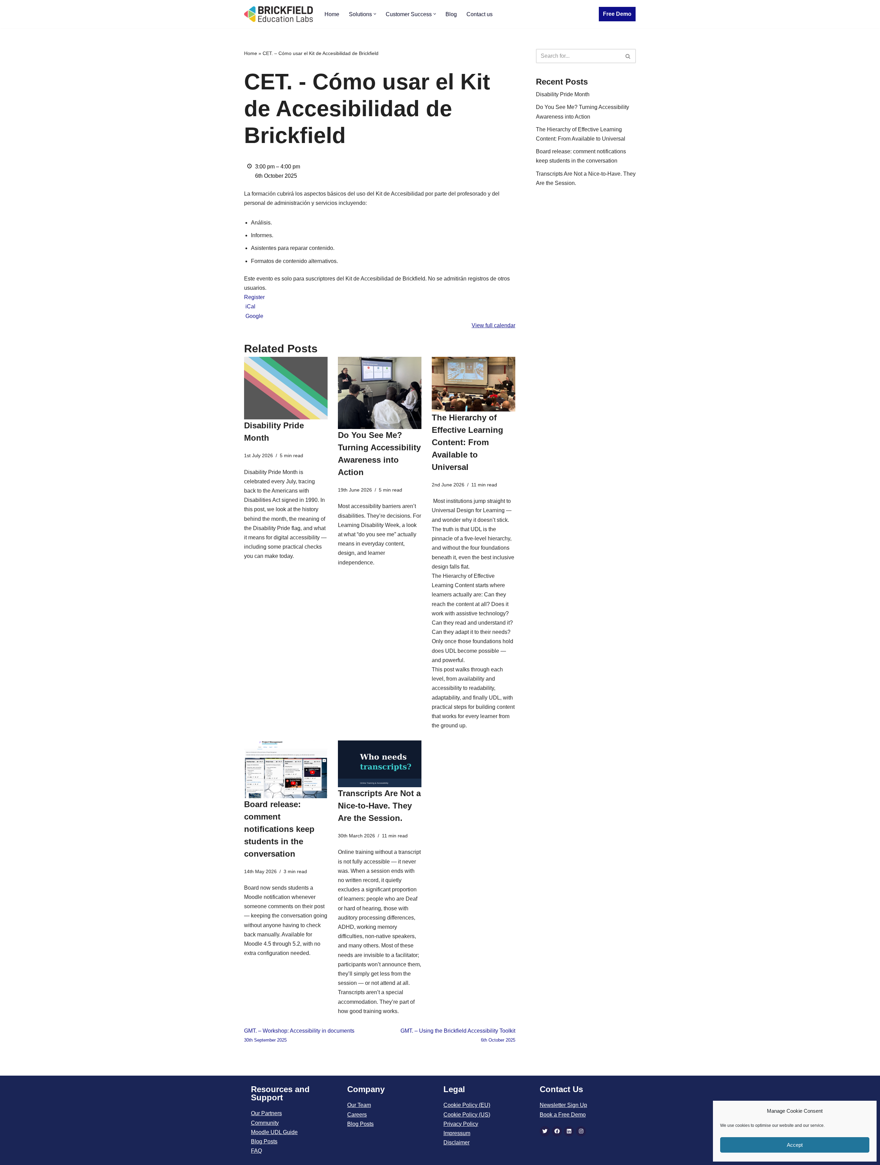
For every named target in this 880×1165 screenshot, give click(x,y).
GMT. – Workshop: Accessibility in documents (299, 1035)
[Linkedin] (569, 1131)
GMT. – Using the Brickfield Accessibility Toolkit (457, 1035)
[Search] (628, 56)
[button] (375, 14)
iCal (250, 306)
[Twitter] (545, 1131)
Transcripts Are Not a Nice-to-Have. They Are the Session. (379, 806)
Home (331, 14)
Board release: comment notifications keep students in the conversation (279, 829)
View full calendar (493, 325)
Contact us (479, 14)
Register (254, 297)
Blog (451, 14)
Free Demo (617, 14)
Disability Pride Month (563, 94)
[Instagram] (581, 1131)
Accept (795, 1145)
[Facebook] (557, 1131)
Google (254, 316)
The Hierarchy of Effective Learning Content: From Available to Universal (467, 442)
